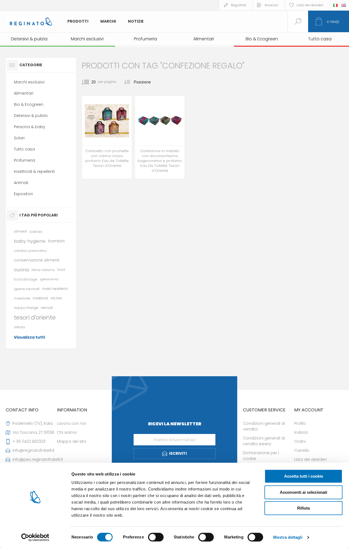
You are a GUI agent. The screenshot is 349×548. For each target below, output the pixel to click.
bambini (56, 241)
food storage (25, 279)
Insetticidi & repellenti (34, 171)
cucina (21, 269)
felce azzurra (43, 269)
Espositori (23, 194)
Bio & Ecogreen (28, 104)
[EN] (343, 5)
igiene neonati (27, 289)
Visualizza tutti (29, 337)
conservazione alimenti (36, 260)
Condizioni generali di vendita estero (264, 441)
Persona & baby (29, 127)
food (61, 269)
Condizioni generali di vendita (264, 426)
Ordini (300, 441)
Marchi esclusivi (29, 82)
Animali (21, 182)
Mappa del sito (71, 441)
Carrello (301, 450)
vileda (19, 327)
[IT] (335, 5)
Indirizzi (301, 432)
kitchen (56, 298)
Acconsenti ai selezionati (303, 492)
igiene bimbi (49, 279)
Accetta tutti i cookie (303, 476)
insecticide (22, 298)
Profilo (300, 423)
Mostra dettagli (287, 537)
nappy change (26, 308)
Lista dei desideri (310, 459)
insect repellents (55, 289)
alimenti (20, 231)
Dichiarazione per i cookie (261, 455)
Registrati (238, 5)
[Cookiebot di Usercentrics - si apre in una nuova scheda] (35, 537)
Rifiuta (303, 508)
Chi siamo (67, 432)
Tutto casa (24, 149)
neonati (47, 308)
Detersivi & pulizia (30, 115)
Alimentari (23, 93)
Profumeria (24, 160)
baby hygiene (30, 241)
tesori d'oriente (35, 317)
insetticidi (40, 298)
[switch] (156, 537)
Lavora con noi (71, 423)
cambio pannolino (30, 250)
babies (36, 231)
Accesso (271, 5)
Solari (19, 138)
